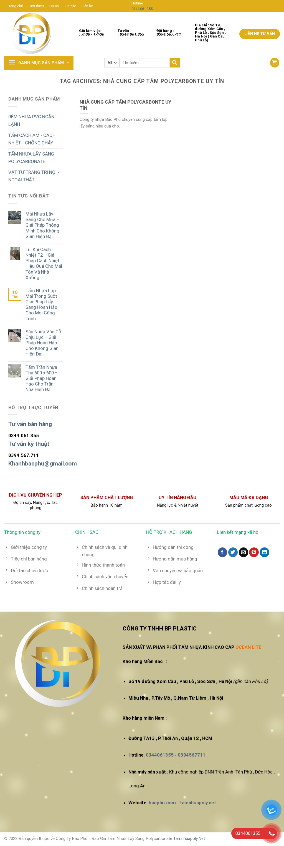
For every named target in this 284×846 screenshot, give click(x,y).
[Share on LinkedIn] (264, 552)
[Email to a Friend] (243, 552)
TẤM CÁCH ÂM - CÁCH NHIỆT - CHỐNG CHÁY (31, 139)
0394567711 (192, 755)
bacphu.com (162, 802)
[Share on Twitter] (233, 552)
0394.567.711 (23, 455)
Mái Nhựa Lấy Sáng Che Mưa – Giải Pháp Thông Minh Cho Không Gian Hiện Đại (42, 225)
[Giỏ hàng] (275, 62)
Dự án (54, 6)
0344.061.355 (142, 9)
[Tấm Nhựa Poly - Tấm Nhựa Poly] (32, 34)
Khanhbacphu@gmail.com (42, 463)
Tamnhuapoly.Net (189, 838)
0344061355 (160, 755)
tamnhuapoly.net (198, 802)
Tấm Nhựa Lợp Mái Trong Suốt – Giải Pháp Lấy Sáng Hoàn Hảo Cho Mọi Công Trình (43, 304)
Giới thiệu (36, 6)
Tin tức (70, 6)
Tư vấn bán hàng (30, 424)
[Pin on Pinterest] (254, 552)
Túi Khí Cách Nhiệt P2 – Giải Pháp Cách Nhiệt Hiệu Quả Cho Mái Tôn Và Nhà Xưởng (44, 263)
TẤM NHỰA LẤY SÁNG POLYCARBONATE (31, 157)
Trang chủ (15, 6)
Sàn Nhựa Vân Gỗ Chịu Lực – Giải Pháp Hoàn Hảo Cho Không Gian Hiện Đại (43, 343)
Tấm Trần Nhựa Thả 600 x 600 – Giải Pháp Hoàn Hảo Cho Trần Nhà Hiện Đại (42, 378)
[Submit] (175, 62)
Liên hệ (87, 6)
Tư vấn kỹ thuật (28, 443)
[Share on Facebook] (222, 552)
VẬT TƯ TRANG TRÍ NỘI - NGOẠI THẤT (33, 175)
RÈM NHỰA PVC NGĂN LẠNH (31, 120)
